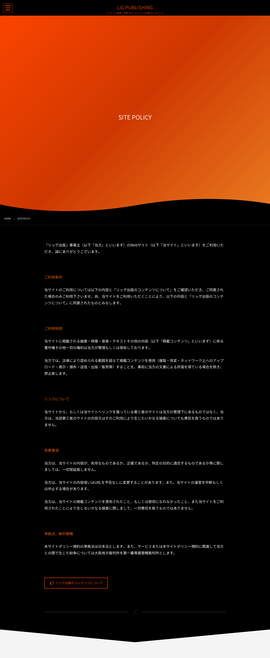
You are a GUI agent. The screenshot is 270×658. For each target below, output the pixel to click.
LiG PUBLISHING (135, 7)
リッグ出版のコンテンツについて (79, 583)
